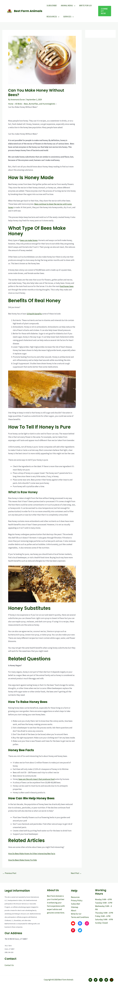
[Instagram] (101, 980)
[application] (74, 5)
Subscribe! (52, 5)
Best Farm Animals (28, 11)
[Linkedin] (106, 980)
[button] (104, 11)
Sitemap (74, 907)
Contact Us (9, 965)
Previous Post (9, 873)
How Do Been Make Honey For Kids (22, 860)
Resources (52, 16)
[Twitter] (95, 980)
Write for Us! (76, 914)
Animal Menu (67, 5)
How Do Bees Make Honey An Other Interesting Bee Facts (31, 853)
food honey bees (67, 286)
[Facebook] (90, 980)
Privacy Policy (76, 900)
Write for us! (85, 5)
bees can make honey (29, 240)
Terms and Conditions (80, 917)
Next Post (76, 873)
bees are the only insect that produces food (37, 779)
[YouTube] (111, 980)
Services (67, 16)
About (73, 910)
